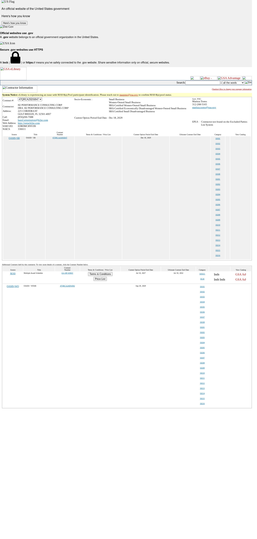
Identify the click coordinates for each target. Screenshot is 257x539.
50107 (202, 317)
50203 (202, 337)
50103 (202, 297)
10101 (217, 138)
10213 (217, 240)
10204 (217, 194)
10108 (217, 174)
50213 (202, 388)
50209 (202, 368)
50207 (202, 358)
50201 (202, 327)
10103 (217, 149)
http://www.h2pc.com (29, 123)
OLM (202, 279)
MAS (12, 273)
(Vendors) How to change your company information (232, 89)
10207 (217, 210)
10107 (217, 169)
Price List (100, 279)
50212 (202, 383)
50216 (202, 404)
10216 (217, 255)
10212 (217, 235)
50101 (202, 287)
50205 (202, 348)
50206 (202, 353)
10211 (217, 230)
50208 (202, 363)
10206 (217, 205)
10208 (217, 215)
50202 (202, 332)
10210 (217, 225)
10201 (217, 179)
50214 (202, 393)
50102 (202, 292)
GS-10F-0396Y (67, 273)
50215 (202, 398)
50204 (202, 343)
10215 (217, 250)
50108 (202, 322)
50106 (202, 312)
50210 (202, 373)
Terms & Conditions (100, 274)
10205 (217, 199)
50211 (202, 378)
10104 (217, 154)
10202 (217, 184)
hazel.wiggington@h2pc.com (33, 120)
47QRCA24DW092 (67, 286)
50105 (202, 307)
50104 (202, 302)
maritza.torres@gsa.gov (204, 107)
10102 (217, 144)
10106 (217, 164)
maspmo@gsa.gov (128, 94)
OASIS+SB (14, 138)
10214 (217, 245)
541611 (202, 274)
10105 (217, 159)
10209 (217, 220)
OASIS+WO (13, 286)
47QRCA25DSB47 (59, 138)
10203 (217, 189)
